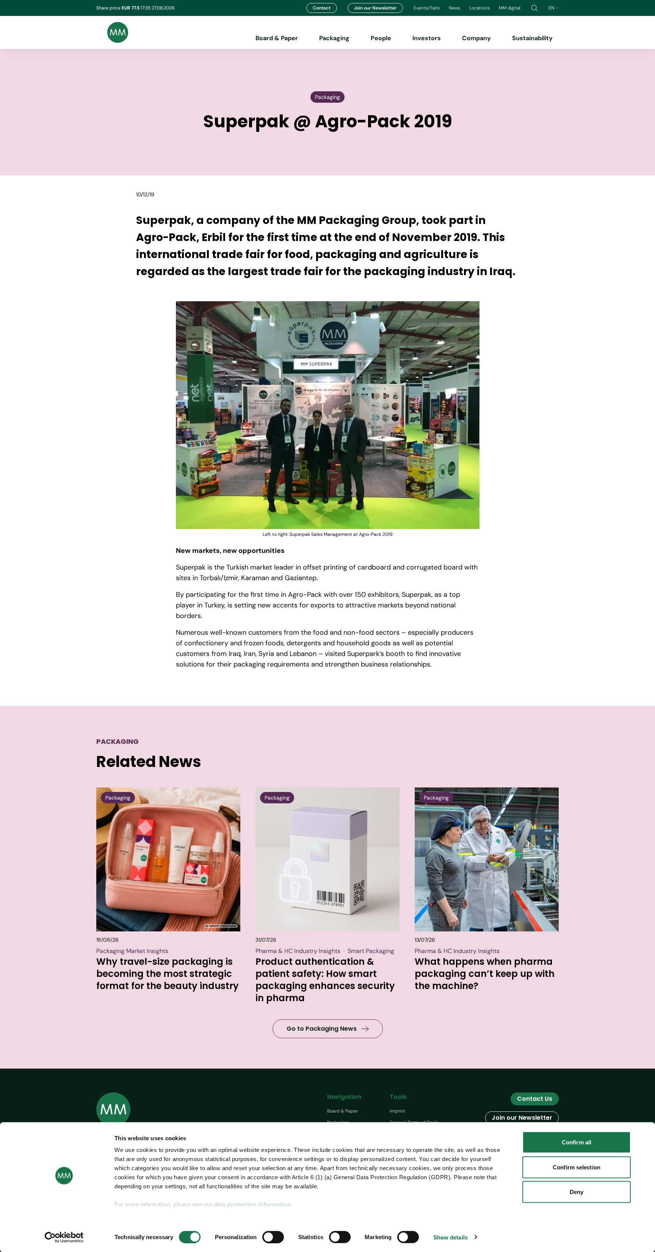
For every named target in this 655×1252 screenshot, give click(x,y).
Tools (398, 1096)
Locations (479, 8)
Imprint (397, 1111)
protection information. (260, 1204)
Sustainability (532, 38)
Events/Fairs (427, 8)
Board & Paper (276, 38)
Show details (450, 1237)
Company (476, 38)
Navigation (344, 1096)
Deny (576, 1192)
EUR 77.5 (131, 8)
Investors (426, 38)
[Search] (534, 8)
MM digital (509, 8)
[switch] (273, 1237)
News (454, 8)
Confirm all (576, 1142)
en (551, 8)
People (381, 38)
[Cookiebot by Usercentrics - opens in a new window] (64, 1237)
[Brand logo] (112, 32)
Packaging (334, 38)
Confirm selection (576, 1167)
